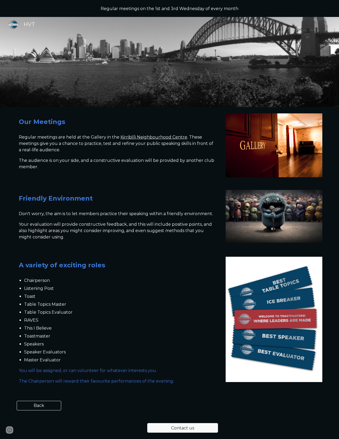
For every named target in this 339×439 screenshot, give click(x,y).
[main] (117, 121)
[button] (9, 430)
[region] (169, 8)
